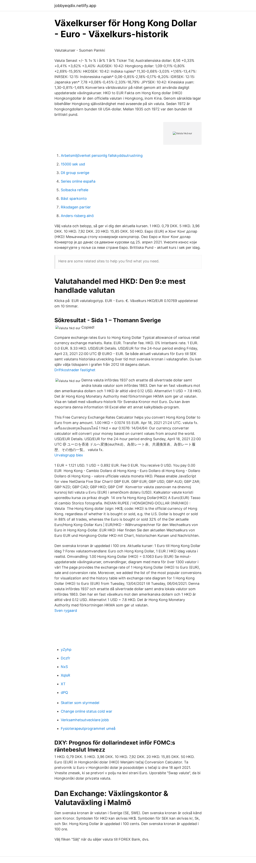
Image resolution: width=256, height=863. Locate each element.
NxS (64, 667)
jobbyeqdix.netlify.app (75, 6)
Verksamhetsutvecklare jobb (85, 720)
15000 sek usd (73, 164)
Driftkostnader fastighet (74, 370)
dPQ (64, 692)
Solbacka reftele (74, 190)
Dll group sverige (75, 173)
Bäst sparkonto (74, 198)
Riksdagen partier (76, 207)
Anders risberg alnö (77, 216)
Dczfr (65, 658)
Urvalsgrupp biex (68, 455)
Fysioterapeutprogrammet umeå (88, 728)
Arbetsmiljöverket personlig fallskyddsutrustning (102, 155)
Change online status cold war (86, 711)
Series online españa (78, 181)
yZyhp (66, 649)
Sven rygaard (65, 610)
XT (63, 684)
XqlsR (65, 675)
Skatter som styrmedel (80, 703)
